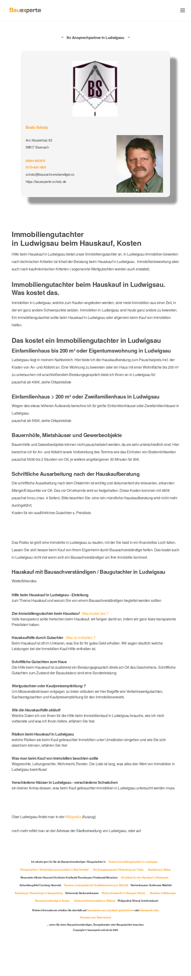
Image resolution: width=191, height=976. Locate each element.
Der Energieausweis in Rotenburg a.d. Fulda (118, 869)
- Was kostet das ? (60, 613)
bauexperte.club (149, 910)
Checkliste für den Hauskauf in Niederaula (144, 877)
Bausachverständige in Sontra (52, 900)
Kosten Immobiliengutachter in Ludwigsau (133, 861)
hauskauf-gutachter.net (120, 910)
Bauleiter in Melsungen (163, 893)
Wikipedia (73, 816)
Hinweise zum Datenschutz (95, 917)
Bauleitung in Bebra (159, 869)
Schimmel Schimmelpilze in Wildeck (94, 900)
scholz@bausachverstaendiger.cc (50, 174)
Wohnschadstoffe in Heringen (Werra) (123, 893)
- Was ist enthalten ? (54, 637)
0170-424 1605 (36, 167)
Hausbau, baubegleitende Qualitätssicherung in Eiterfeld (96, 885)
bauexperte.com (96, 910)
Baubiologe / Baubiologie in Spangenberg (39, 893)
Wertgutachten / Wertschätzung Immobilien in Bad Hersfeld (54, 869)
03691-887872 (35, 160)
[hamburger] (183, 10)
